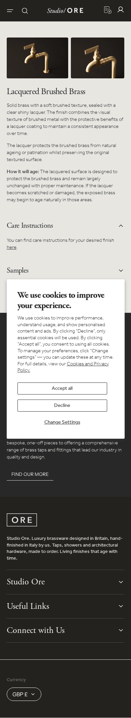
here (11, 247)
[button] (10, 10)
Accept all (62, 388)
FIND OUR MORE (30, 474)
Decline (62, 405)
